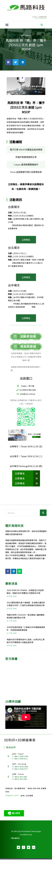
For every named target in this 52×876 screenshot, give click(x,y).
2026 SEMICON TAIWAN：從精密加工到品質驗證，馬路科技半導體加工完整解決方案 (25, 591)
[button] (7, 25)
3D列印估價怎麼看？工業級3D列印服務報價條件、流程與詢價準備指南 (26, 628)
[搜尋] (43, 513)
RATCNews (26, 35)
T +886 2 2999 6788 (20, 756)
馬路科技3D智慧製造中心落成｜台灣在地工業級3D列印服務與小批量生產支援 (26, 641)
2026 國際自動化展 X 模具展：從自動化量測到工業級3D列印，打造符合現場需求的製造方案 (26, 604)
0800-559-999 (34, 788)
